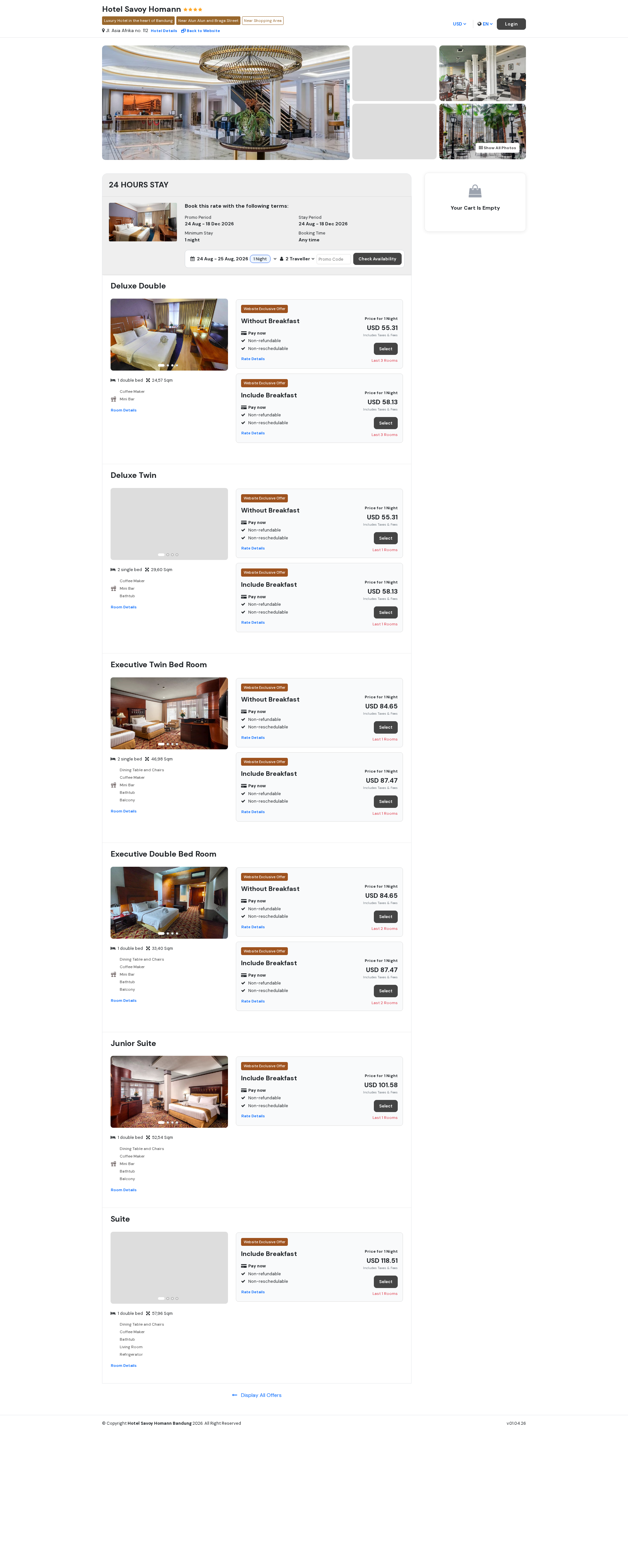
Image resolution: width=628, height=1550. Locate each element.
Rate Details (253, 358)
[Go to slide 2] (167, 365)
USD (457, 24)
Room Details (124, 410)
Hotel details (164, 30)
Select (385, 349)
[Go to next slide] (222, 336)
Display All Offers (259, 1395)
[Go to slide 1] (161, 365)
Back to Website (203, 30)
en (486, 24)
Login (511, 24)
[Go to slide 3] (172, 365)
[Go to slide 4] (177, 365)
